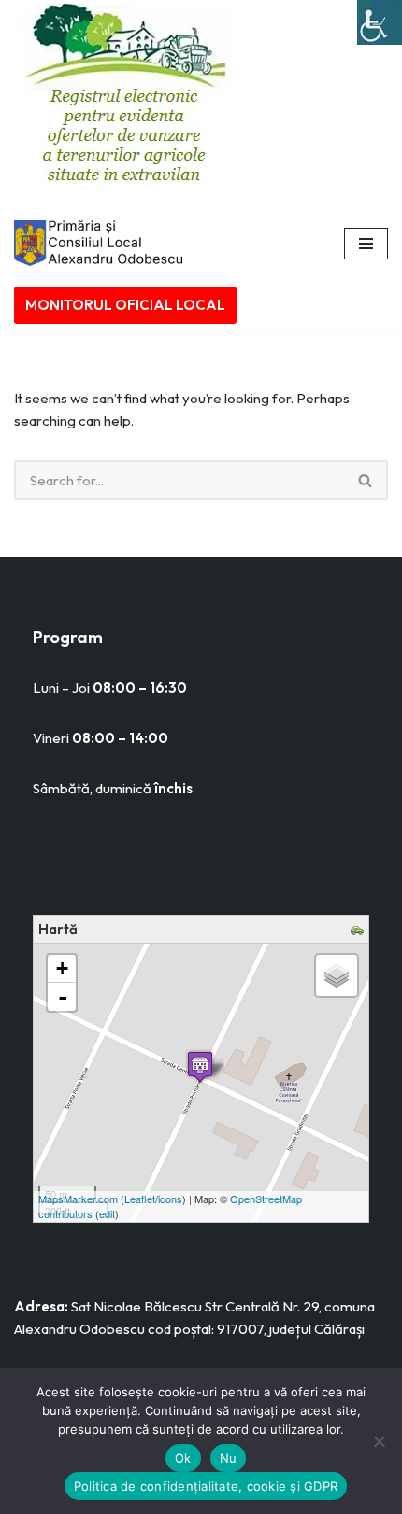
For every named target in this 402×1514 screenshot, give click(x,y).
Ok (183, 1458)
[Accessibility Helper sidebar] (379, 22)
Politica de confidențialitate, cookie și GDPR (205, 1486)
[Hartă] (200, 1066)
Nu (228, 1458)
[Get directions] (359, 931)
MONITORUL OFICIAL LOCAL (125, 305)
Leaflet (139, 1198)
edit (107, 1213)
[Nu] (378, 1441)
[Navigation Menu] (366, 243)
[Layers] (336, 975)
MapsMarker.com (78, 1198)
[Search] (366, 480)
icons (170, 1198)
